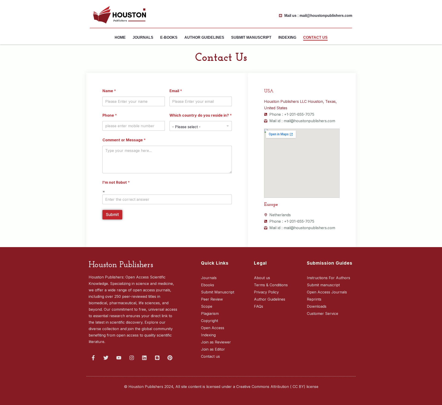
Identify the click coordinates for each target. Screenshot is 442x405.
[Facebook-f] (93, 357)
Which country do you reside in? (200, 115)
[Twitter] (106, 357)
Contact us (315, 37)
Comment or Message (124, 140)
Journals (143, 37)
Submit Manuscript (251, 37)
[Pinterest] (170, 357)
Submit (112, 214)
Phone (109, 115)
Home (120, 37)
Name (109, 91)
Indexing (287, 37)
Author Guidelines (204, 37)
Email (175, 91)
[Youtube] (118, 357)
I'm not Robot (116, 182)
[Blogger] (157, 357)
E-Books (168, 37)
